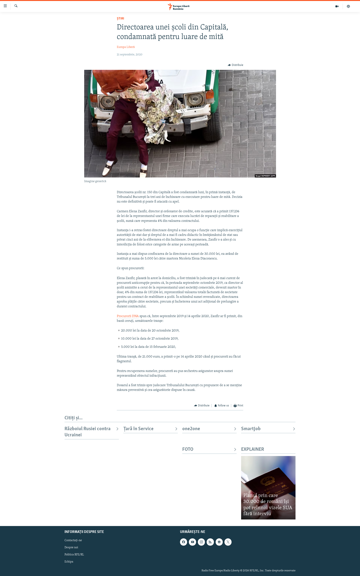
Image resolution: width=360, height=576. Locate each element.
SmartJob (251, 428)
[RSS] (210, 541)
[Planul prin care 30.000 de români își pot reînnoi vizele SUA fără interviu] (268, 487)
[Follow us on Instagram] (201, 541)
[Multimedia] (337, 6)
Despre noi (71, 547)
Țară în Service (138, 428)
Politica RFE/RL (74, 554)
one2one (191, 428)
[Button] (235, 65)
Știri (120, 18)
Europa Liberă (126, 47)
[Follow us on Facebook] (183, 541)
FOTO (187, 449)
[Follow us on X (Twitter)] (228, 541)
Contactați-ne (73, 540)
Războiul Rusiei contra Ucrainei (87, 431)
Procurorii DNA (128, 316)
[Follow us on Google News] (219, 541)
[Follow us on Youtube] (192, 541)
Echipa (68, 561)
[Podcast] (348, 6)
